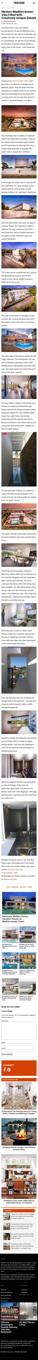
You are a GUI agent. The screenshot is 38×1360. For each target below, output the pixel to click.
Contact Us (4, 1301)
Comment (5, 1021)
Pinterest (24, 1292)
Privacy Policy (5, 1298)
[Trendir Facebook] (4, 1069)
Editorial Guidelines (7, 1292)
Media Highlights (6, 1295)
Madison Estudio (10, 879)
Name (3, 1042)
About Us (3, 1289)
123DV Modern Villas (20, 81)
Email (3, 1048)
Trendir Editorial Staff (9, 21)
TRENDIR (19, 3)
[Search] (2, 3)
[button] (19, 65)
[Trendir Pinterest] (9, 1070)
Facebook (24, 1289)
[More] (34, 4)
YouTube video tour (15, 869)
